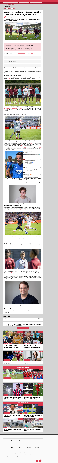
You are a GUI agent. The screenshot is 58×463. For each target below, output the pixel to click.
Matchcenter (29, 437)
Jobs (14, 456)
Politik (12, 437)
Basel (7, 17)
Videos (12, 439)
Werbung (8, 456)
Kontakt (17, 456)
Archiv (20, 440)
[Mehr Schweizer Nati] (23, 367)
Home (4, 4)
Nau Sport (8, 16)
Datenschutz (21, 456)
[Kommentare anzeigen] (40, 461)
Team (11, 456)
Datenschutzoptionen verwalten (34, 456)
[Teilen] (37, 461)
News (4, 437)
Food (4, 447)
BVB (31, 143)
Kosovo (32, 53)
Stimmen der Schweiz (38, 439)
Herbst (14, 68)
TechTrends (37, 447)
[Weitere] (41, 2)
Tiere (12, 447)
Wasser (25, 147)
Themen (12, 440)
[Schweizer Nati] (23, 6)
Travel (20, 447)
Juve (40, 147)
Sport (7, 4)
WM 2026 (34, 52)
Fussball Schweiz (11, 4)
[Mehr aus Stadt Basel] (23, 403)
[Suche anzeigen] (40, 0)
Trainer (19, 53)
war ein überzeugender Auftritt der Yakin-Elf (18, 209)
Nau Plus (20, 439)
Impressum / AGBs (26, 456)
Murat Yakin (23, 53)
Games (28, 439)
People (36, 437)
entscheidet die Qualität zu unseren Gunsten (15, 112)
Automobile (29, 447)
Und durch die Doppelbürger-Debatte (28, 68)
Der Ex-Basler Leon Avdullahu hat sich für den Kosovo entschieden (15, 108)
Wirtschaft (4, 439)
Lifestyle (4, 440)
